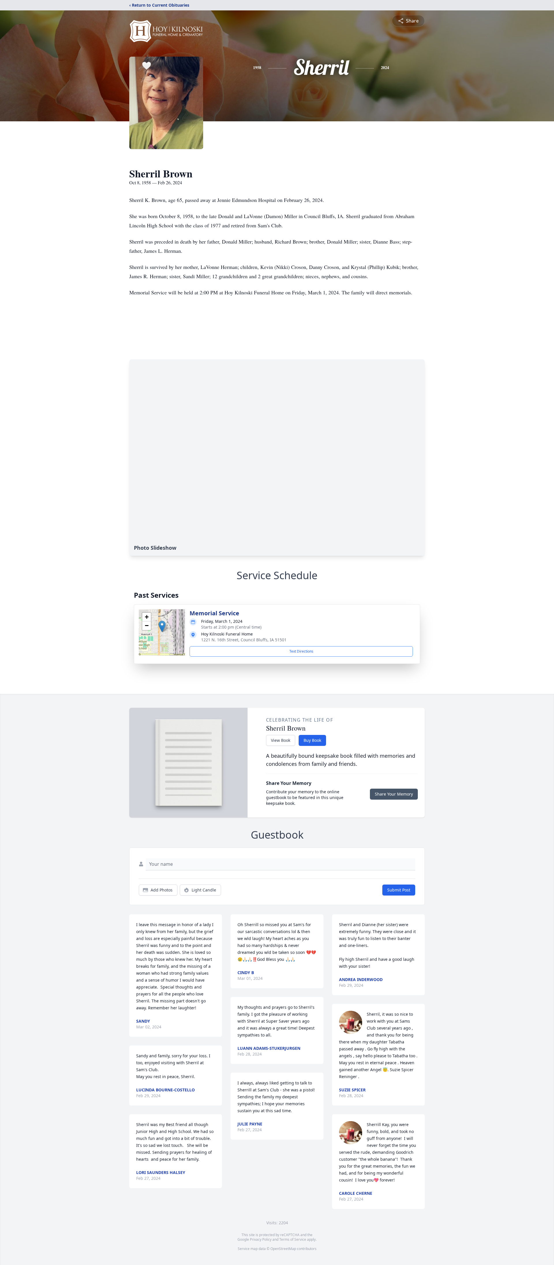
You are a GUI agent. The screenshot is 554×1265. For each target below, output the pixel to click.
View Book (280, 740)
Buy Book (312, 740)
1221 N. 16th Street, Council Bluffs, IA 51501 (244, 639)
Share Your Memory (394, 794)
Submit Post (398, 890)
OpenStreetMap (283, 1248)
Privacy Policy (261, 1239)
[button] (162, 626)
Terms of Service (292, 1239)
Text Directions (301, 651)
